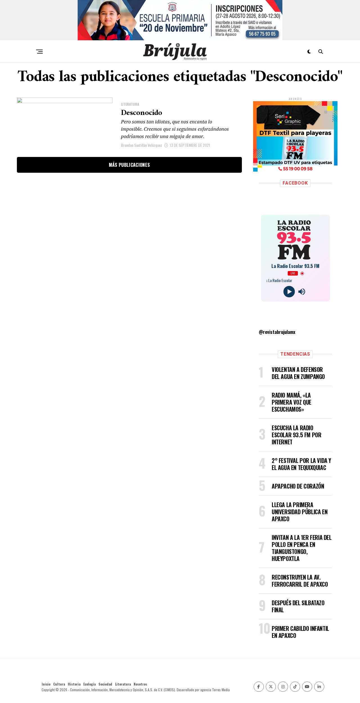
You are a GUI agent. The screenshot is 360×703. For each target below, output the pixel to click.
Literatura (123, 684)
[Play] (289, 292)
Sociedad (105, 684)
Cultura (59, 684)
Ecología (89, 684)
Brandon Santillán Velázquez (141, 145)
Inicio (46, 684)
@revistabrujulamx (277, 332)
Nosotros (140, 684)
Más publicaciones (129, 164)
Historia (74, 684)
